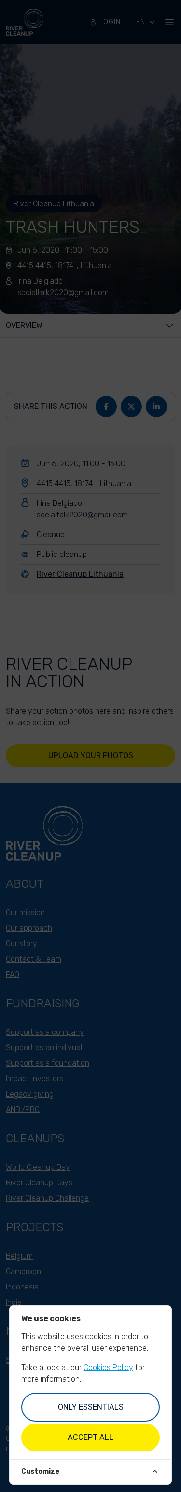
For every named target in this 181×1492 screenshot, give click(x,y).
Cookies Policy (108, 1367)
